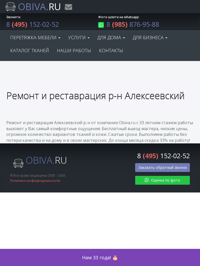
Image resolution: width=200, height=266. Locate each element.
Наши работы (74, 50)
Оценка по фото (165, 180)
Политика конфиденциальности (35, 180)
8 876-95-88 (133, 24)
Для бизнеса (149, 37)
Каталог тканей (29, 50)
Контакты (111, 50)
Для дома (109, 37)
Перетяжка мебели (34, 37)
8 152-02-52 (32, 24)
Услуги (77, 37)
